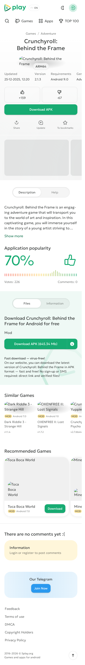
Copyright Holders (19, 632)
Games (31, 34)
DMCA (10, 624)
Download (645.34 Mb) (35, 344)
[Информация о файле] (72, 344)
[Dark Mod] (62, 7)
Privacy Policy (15, 640)
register (28, 553)
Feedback (12, 609)
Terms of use (14, 616)
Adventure (48, 34)
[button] (73, 655)
